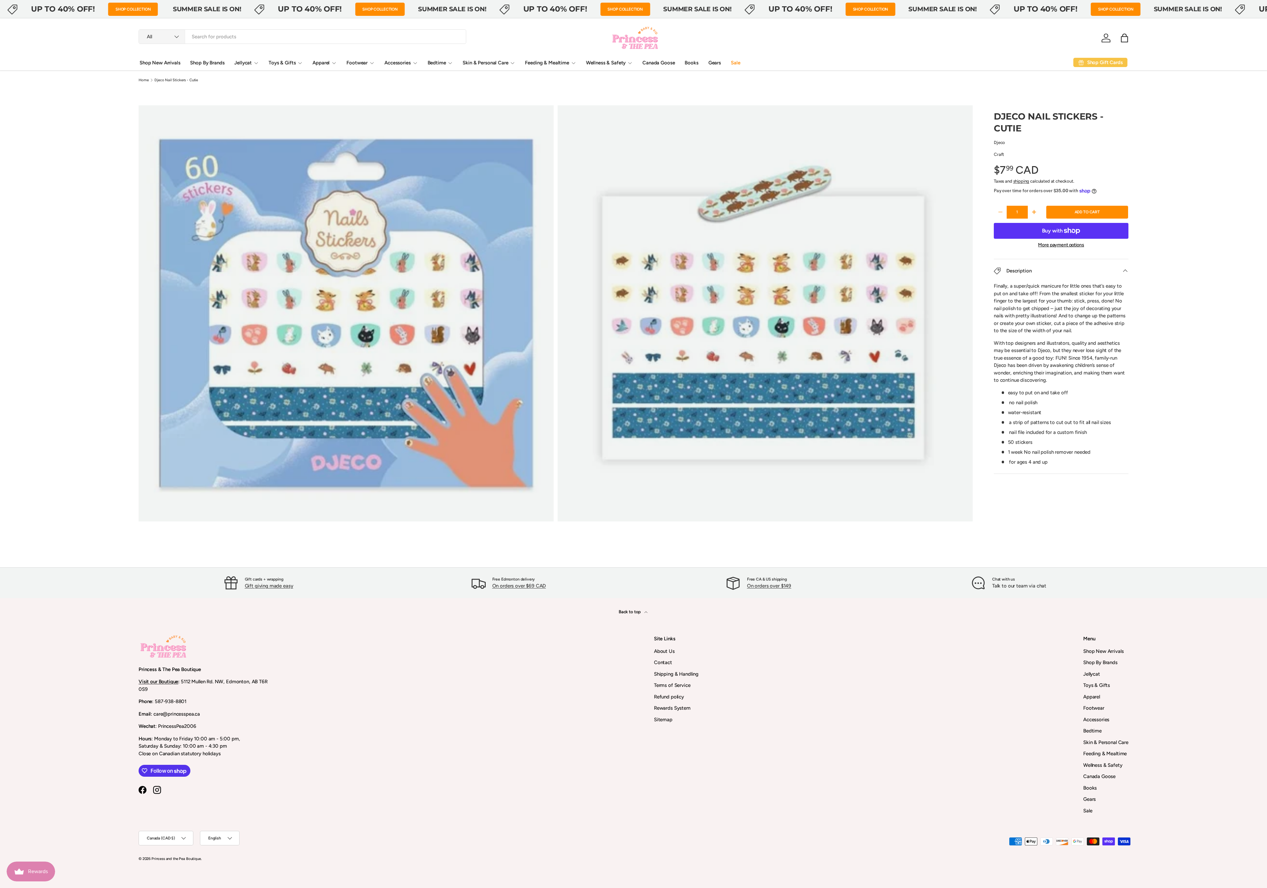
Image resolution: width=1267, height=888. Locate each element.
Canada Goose (658, 63)
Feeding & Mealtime (547, 63)
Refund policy (669, 697)
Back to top (630, 611)
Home (143, 80)
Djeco (999, 142)
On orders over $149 (769, 586)
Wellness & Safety (606, 63)
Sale (735, 63)
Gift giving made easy (269, 586)
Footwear (357, 63)
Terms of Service (672, 685)
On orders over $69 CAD (519, 586)
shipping (1021, 181)
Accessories (397, 63)
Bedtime (437, 63)
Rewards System (672, 708)
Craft (999, 154)
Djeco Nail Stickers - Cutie (176, 80)
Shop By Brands (207, 63)
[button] (1124, 38)
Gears (714, 63)
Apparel (321, 63)
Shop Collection (133, 9)
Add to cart (1087, 212)
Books (691, 63)
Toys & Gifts (282, 63)
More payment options (1061, 245)
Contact (663, 662)
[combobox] (302, 37)
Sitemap (663, 720)
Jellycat (243, 63)
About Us (664, 651)
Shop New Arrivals (160, 63)
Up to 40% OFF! (63, 9)
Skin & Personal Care (485, 63)
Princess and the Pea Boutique (176, 858)
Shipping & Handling (676, 674)
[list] (558, 315)
